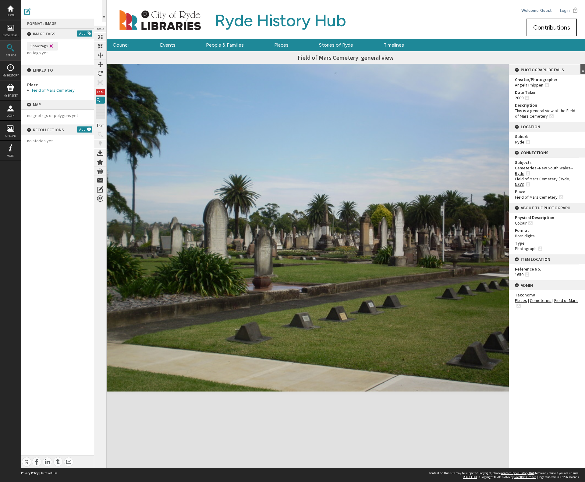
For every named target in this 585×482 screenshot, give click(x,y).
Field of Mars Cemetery (53, 90)
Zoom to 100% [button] (100, 82)
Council (121, 45)
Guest (546, 10)
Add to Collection (100, 162)
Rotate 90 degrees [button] (100, 73)
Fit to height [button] (100, 64)
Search (10, 55)
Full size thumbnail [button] (100, 36)
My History (10, 75)
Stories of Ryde (336, 45)
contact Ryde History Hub (517, 473)
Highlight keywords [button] (100, 143)
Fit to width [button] (100, 55)
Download (100, 153)
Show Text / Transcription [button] (100, 125)
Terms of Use (49, 473)
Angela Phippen (529, 85)
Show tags (39, 46)
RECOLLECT (470, 477)
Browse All (10, 35)
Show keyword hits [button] (100, 134)
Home (11, 15)
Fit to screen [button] (100, 46)
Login (11, 116)
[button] (100, 100)
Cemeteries (540, 300)
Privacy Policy (30, 473)
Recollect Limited (525, 477)
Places (281, 45)
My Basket (10, 95)
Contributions (551, 27)
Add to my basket (100, 171)
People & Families (225, 45)
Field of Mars (566, 300)
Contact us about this (100, 180)
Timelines (394, 45)
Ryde (519, 142)
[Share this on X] (26, 458)
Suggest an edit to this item (27, 11)
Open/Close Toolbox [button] (104, 11)
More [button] (10, 156)
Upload (10, 136)
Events (168, 45)
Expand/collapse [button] (582, 69)
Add (82, 33)
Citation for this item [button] (100, 198)
